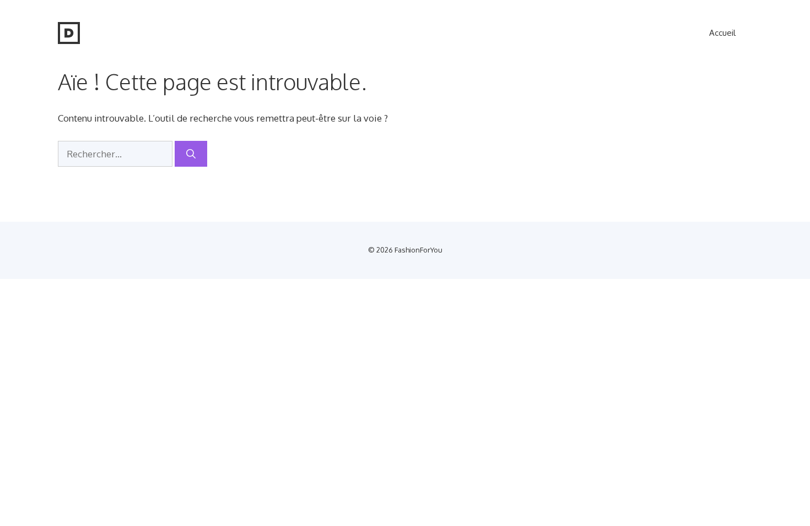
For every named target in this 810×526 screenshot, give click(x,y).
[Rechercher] (191, 154)
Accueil (722, 33)
